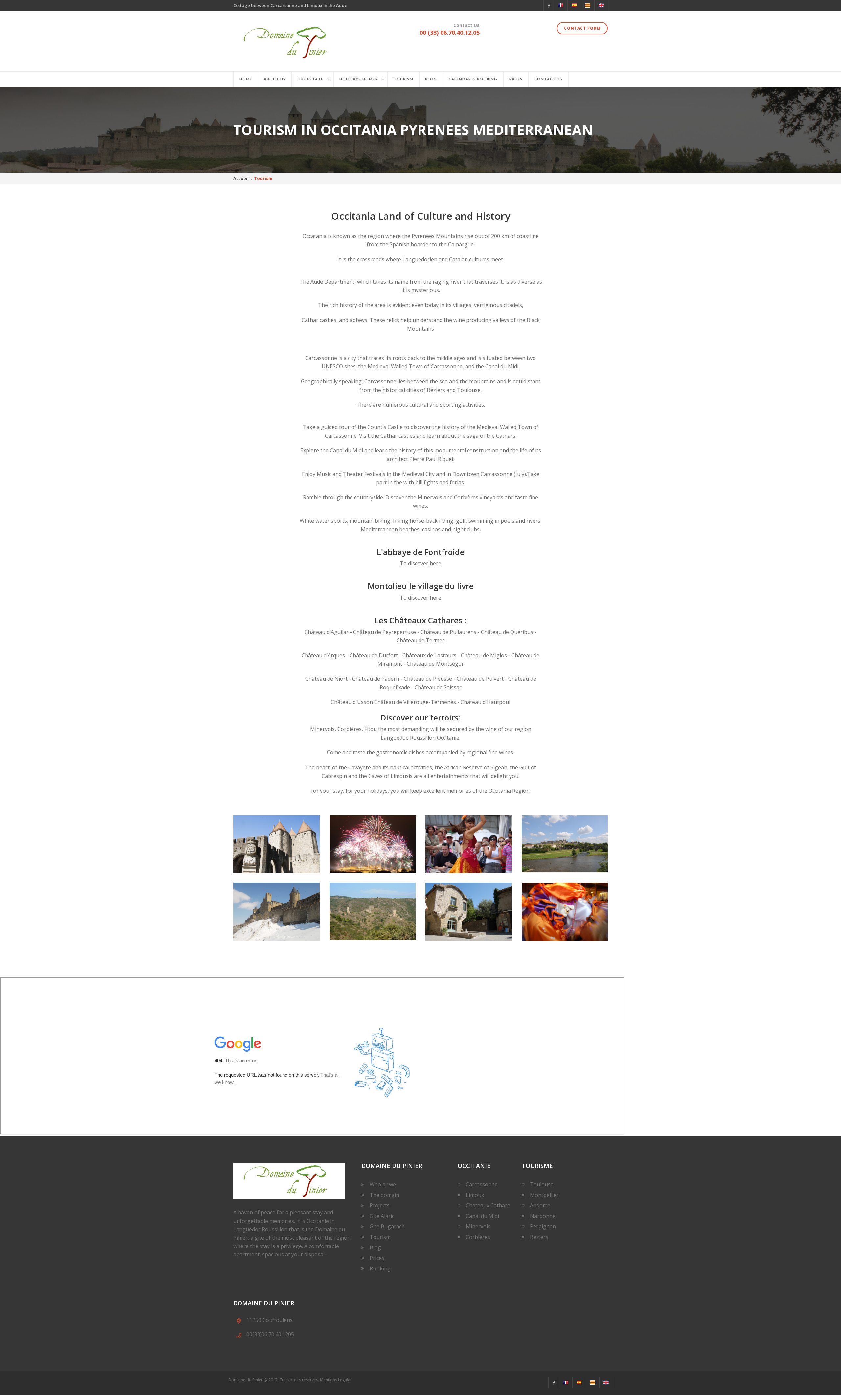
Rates (516, 79)
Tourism (403, 79)
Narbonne (543, 1216)
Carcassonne (482, 1184)
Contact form (582, 28)
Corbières (478, 1237)
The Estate (310, 79)
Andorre (540, 1205)
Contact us (548, 79)
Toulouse (542, 1184)
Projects (380, 1205)
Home (245, 79)
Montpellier (544, 1195)
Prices (377, 1258)
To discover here (420, 563)
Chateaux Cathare (488, 1205)
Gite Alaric (382, 1216)
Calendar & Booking (473, 79)
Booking (380, 1268)
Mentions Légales (336, 1380)
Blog (431, 79)
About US (275, 79)
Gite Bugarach (387, 1226)
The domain (384, 1195)
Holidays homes (358, 79)
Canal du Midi (482, 1216)
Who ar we (383, 1184)
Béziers (539, 1237)
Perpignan (543, 1226)
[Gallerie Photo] (276, 844)
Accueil (241, 178)
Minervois (478, 1226)
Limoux (475, 1195)
